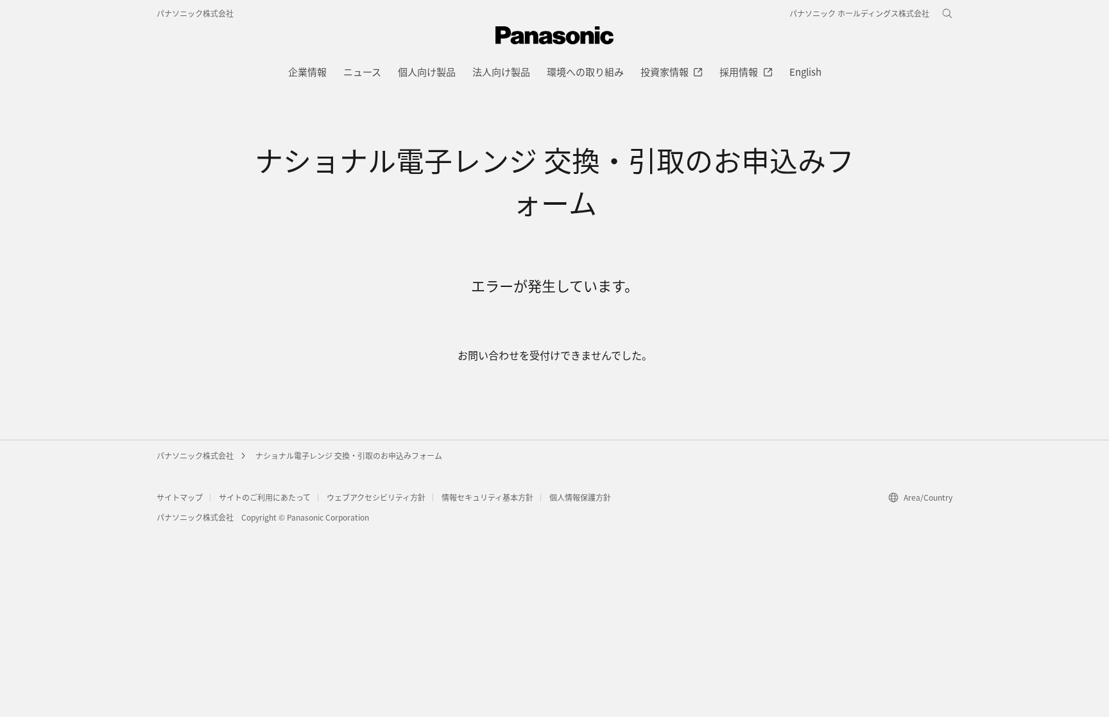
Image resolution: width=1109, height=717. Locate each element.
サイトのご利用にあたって (265, 497)
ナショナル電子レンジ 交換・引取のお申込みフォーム (348, 455)
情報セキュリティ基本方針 (487, 497)
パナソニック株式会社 (195, 13)
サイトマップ (180, 497)
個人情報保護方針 (580, 497)
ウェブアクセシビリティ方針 (376, 497)
